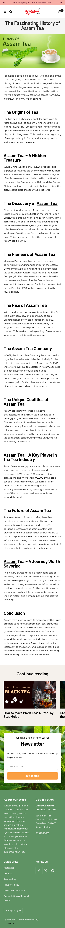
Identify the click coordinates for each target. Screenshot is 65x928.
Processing (10, 879)
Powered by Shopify (29, 919)
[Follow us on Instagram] (52, 870)
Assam (10, 562)
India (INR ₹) (12, 910)
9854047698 (43, 833)
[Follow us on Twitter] (45, 870)
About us (9, 867)
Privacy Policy (11, 884)
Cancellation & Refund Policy (16, 898)
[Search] (10, 11)
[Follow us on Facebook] (39, 870)
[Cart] (59, 11)
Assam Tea (47, 204)
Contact (8, 873)
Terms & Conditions (14, 890)
